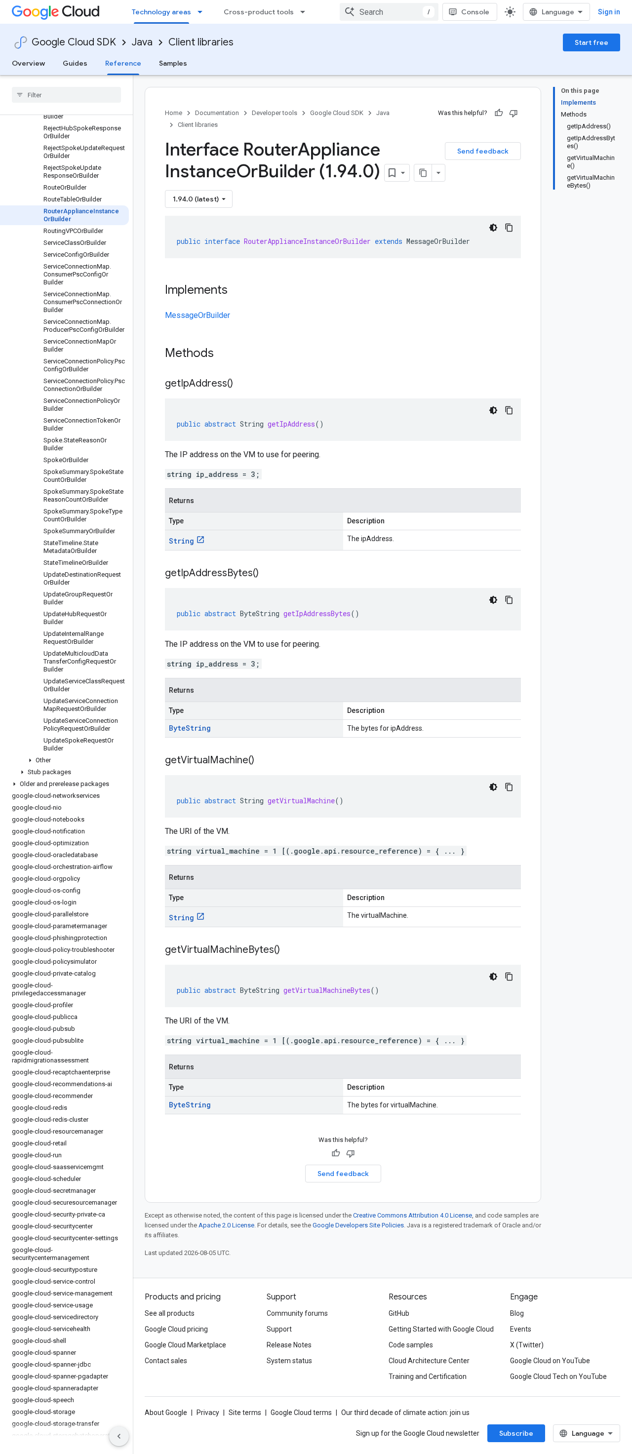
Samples (173, 63)
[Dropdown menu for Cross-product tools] (305, 12)
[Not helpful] (513, 113)
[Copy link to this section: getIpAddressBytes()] (268, 574)
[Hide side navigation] (119, 1436)
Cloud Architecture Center (429, 1361)
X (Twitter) (527, 1345)
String (181, 541)
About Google (166, 1412)
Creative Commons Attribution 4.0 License (412, 1215)
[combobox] (389, 12)
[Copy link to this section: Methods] (227, 354)
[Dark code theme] (493, 228)
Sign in (609, 12)
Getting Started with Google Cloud (441, 1329)
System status (289, 1361)
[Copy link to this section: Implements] (237, 291)
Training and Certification (428, 1376)
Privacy (208, 1412)
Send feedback (483, 151)
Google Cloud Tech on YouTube (558, 1376)
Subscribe (516, 1433)
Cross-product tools (259, 11)
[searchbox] (66, 95)
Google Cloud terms (301, 1412)
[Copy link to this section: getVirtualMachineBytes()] (290, 950)
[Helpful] (498, 113)
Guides (75, 63)
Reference (123, 63)
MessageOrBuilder (197, 315)
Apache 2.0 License (226, 1225)
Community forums (297, 1313)
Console (475, 11)
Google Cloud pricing (176, 1329)
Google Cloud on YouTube (550, 1361)
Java (142, 42)
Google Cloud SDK (74, 42)
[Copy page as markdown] (423, 172)
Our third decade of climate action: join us (405, 1412)
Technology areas (161, 11)
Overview (28, 63)
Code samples (411, 1345)
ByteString (190, 728)
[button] (64, 760)
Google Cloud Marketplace (185, 1345)
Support (279, 1329)
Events (520, 1329)
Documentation (217, 113)
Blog (517, 1313)
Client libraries (201, 42)
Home (173, 113)
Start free (591, 42)
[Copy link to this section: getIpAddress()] (243, 384)
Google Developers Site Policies (358, 1225)
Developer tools (274, 113)
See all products (170, 1313)
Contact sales (166, 1361)
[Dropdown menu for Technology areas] (203, 12)
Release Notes (289, 1345)
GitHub (399, 1313)
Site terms (245, 1412)
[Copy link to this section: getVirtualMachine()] (264, 761)
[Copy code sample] (509, 228)
